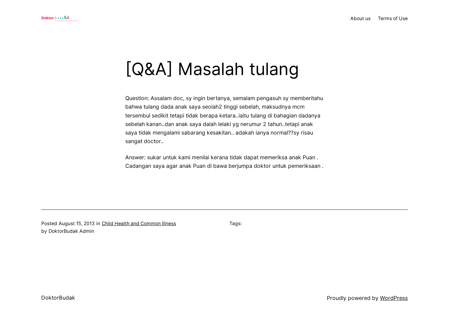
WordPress (394, 298)
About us (360, 18)
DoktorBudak (58, 297)
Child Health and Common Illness (139, 223)
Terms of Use (393, 18)
